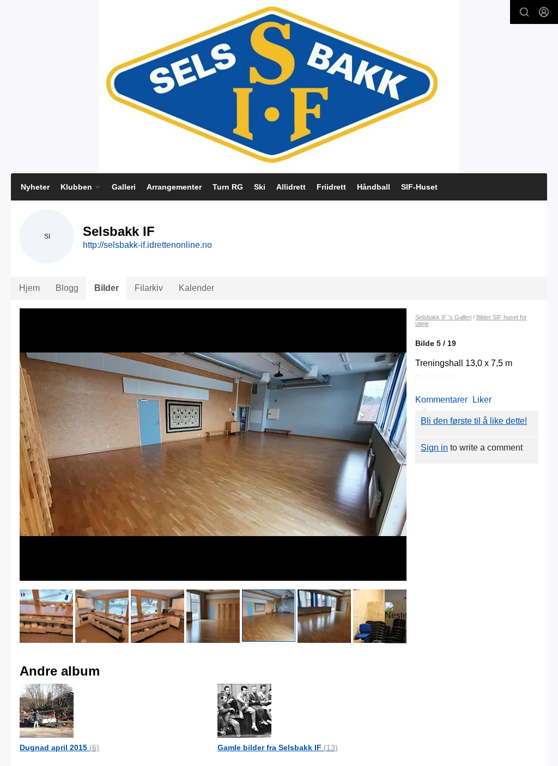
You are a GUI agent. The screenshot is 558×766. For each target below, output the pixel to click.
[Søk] (524, 12)
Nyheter (35, 187)
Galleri (124, 187)
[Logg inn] (544, 12)
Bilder (106, 288)
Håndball (373, 187)
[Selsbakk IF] (279, 86)
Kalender (196, 288)
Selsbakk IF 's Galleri (443, 317)
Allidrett (291, 187)
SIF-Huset (419, 187)
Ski (259, 187)
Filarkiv (149, 288)
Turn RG (228, 187)
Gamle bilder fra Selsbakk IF (277, 747)
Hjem (29, 288)
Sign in (434, 447)
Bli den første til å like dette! (474, 420)
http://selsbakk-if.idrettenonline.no (147, 245)
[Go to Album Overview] (47, 710)
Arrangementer (174, 187)
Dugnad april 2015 (59, 747)
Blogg (67, 288)
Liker (482, 399)
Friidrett (331, 187)
